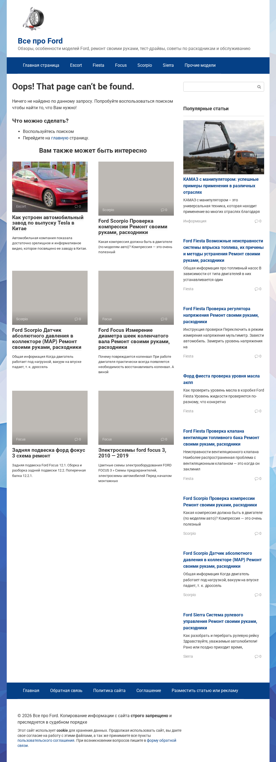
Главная (31, 690)
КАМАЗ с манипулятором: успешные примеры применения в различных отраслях (221, 186)
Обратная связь (66, 690)
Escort (76, 65)
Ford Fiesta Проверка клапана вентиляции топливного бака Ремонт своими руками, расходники (221, 438)
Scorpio (144, 65)
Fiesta (98, 65)
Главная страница (41, 65)
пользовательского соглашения (46, 740)
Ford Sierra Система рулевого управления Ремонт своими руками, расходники (220, 621)
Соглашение (148, 690)
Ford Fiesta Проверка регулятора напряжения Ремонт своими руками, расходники (221, 315)
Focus (121, 65)
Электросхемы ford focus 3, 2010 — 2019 (132, 453)
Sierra (168, 65)
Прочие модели (200, 65)
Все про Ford (40, 40)
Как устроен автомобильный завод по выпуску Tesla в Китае (48, 223)
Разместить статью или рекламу (205, 690)
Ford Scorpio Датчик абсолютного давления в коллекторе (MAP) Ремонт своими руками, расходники (46, 338)
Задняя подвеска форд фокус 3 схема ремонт (48, 453)
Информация (194, 221)
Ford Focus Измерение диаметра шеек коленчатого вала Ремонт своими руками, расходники (134, 338)
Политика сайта (109, 690)
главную (59, 138)
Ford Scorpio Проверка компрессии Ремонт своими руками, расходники (132, 226)
